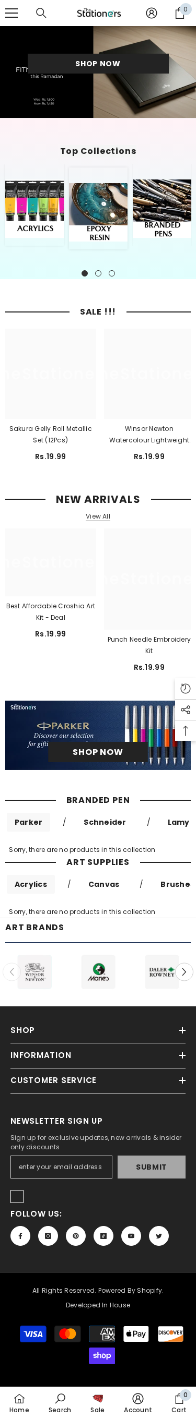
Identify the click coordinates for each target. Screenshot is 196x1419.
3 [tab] (112, 273)
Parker (28, 822)
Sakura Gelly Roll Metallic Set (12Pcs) (50, 434)
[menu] (11, 13)
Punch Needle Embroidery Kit (149, 645)
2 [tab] (98, 273)
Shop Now (98, 63)
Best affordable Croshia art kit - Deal (50, 612)
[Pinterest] (76, 1236)
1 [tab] (85, 273)
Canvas (103, 884)
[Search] (41, 13)
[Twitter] (159, 1236)
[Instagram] (48, 1236)
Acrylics (31, 884)
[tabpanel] (34, 205)
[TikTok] (103, 1236)
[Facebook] (20, 1236)
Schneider (105, 822)
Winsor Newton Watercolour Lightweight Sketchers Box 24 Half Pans (149, 435)
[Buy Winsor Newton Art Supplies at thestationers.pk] (34, 972)
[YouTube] (131, 1236)
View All (98, 516)
